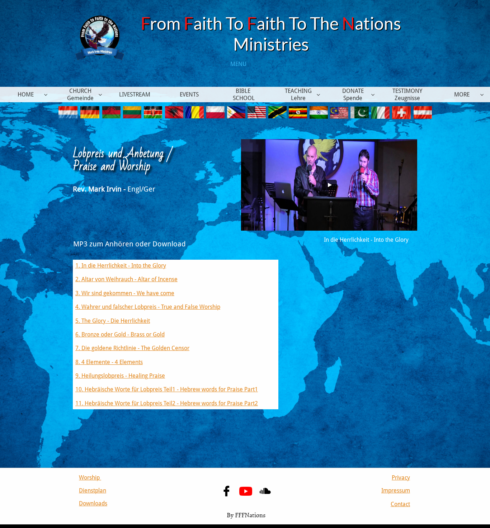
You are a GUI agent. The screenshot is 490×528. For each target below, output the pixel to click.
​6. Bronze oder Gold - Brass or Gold (120, 334)
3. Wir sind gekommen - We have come (124, 293)
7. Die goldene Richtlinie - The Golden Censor (132, 348)
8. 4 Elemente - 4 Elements (109, 362)
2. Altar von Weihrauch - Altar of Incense (126, 279)
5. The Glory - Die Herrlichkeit (112, 320)
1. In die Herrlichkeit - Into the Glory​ (120, 265)
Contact (400, 504)
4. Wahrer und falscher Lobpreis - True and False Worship (147, 306)
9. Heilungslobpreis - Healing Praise (120, 375)
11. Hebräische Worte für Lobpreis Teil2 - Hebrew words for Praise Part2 (166, 403)
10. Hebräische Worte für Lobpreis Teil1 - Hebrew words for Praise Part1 (166, 389)
